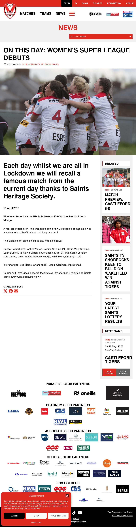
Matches (27, 13)
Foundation (114, 3)
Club (67, 3)
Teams (45, 13)
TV (76, 3)
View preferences (58, 516)
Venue (130, 3)
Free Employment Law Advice (120, 512)
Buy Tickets (109, 372)
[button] (67, 495)
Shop (85, 3)
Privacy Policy (36, 522)
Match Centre (123, 372)
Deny (36, 516)
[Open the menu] (72, 14)
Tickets (97, 3)
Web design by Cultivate (122, 515)
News (60, 13)
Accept (14, 516)
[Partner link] (18, 393)
